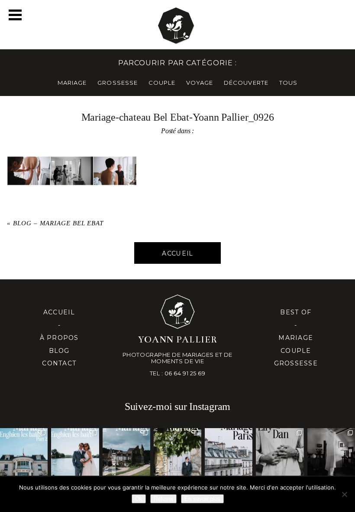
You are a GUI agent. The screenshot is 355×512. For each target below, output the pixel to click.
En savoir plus (202, 499)
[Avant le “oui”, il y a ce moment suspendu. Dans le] (331, 452)
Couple (296, 351)
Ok (138, 499)
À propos (59, 338)
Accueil (59, 312)
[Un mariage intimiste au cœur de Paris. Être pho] (228, 452)
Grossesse (296, 363)
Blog (59, 351)
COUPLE (161, 82)
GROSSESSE (117, 82)
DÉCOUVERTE (246, 82)
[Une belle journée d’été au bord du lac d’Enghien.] (75, 452)
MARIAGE (72, 82)
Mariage (295, 338)
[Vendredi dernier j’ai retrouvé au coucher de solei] (279, 452)
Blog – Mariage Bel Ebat (58, 223)
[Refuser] (344, 494)
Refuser (163, 499)
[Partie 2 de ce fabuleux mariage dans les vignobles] (126, 452)
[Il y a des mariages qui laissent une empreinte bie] (177, 452)
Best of (295, 312)
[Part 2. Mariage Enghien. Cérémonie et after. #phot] (24, 452)
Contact (59, 363)
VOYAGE (199, 82)
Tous (288, 82)
